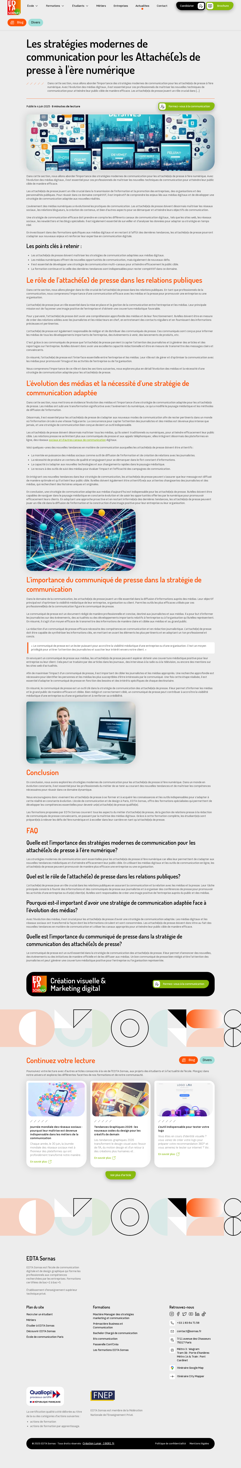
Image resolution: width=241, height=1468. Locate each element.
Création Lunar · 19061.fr (98, 1443)
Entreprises (121, 6)
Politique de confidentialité (170, 1443)
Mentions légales (199, 1443)
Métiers (101, 6)
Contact (162, 6)
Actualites (142, 6)
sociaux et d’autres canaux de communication (77, 440)
